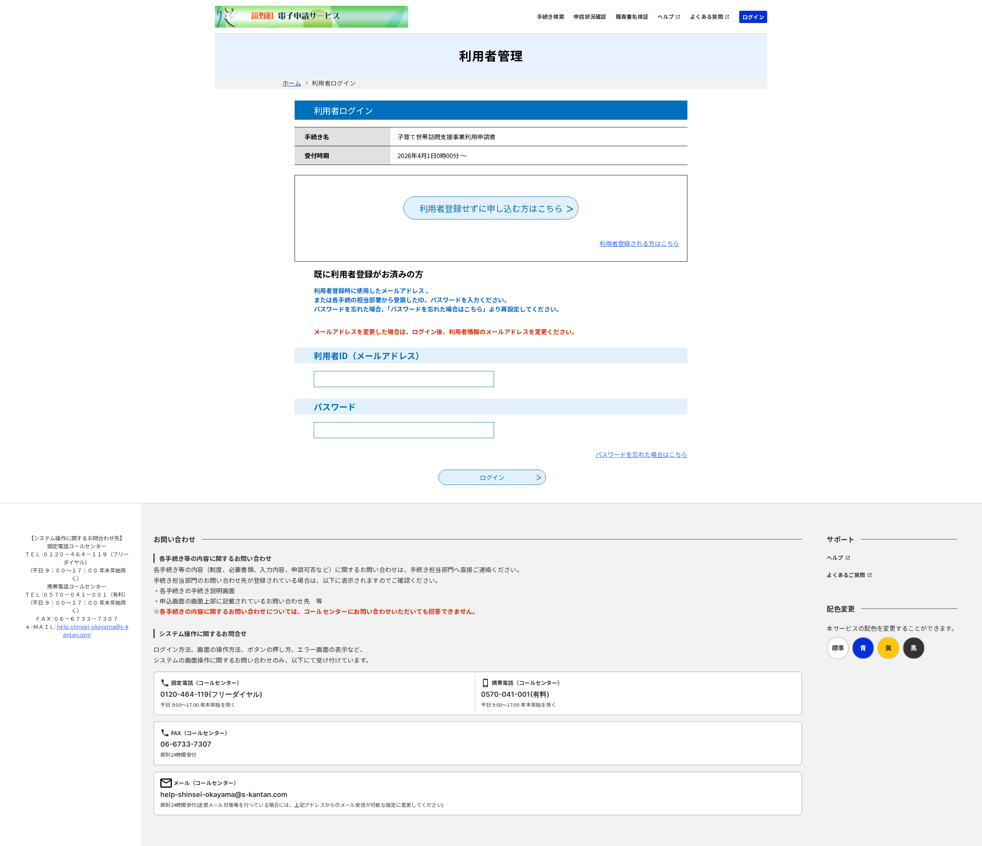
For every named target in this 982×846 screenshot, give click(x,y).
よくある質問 (706, 16)
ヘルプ (665, 16)
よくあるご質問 (846, 575)
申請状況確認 (589, 16)
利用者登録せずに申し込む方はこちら (491, 208)
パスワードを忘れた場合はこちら (641, 454)
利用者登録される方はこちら (639, 243)
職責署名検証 (632, 16)
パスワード (335, 406)
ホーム (291, 83)
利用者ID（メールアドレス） (369, 355)
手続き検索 (550, 16)
